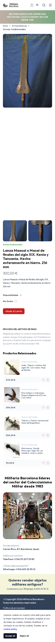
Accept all (10, 635)
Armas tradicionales (14, 29)
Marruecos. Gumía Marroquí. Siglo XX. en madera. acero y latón (32, 450)
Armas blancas (19, 25)
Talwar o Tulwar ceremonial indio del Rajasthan (34, 421)
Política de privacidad (14, 607)
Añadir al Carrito (13, 311)
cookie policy (10, 629)
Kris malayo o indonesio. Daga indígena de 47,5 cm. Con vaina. (33, 395)
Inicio (5, 25)
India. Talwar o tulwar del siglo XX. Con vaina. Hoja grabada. (33, 367)
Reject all (24, 635)
